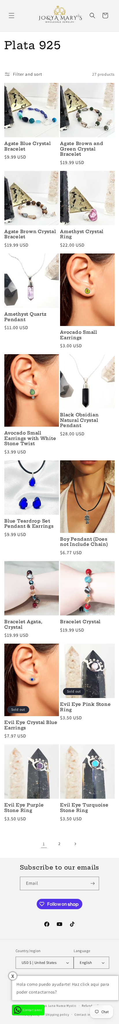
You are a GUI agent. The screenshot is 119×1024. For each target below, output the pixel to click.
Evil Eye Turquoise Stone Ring (84, 807)
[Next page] (75, 844)
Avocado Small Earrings (78, 335)
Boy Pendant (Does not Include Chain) (84, 542)
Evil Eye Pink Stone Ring (85, 707)
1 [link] (44, 843)
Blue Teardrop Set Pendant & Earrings (29, 523)
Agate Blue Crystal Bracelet (27, 146)
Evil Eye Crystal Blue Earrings (30, 725)
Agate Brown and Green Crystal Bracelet (81, 149)
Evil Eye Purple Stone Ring (24, 807)
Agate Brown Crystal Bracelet (30, 234)
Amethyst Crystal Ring (81, 234)
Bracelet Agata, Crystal (23, 624)
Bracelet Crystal (80, 621)
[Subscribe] (92, 883)
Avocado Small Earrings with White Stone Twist (30, 438)
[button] (11, 15)
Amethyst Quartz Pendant (25, 317)
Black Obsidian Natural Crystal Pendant (79, 420)
